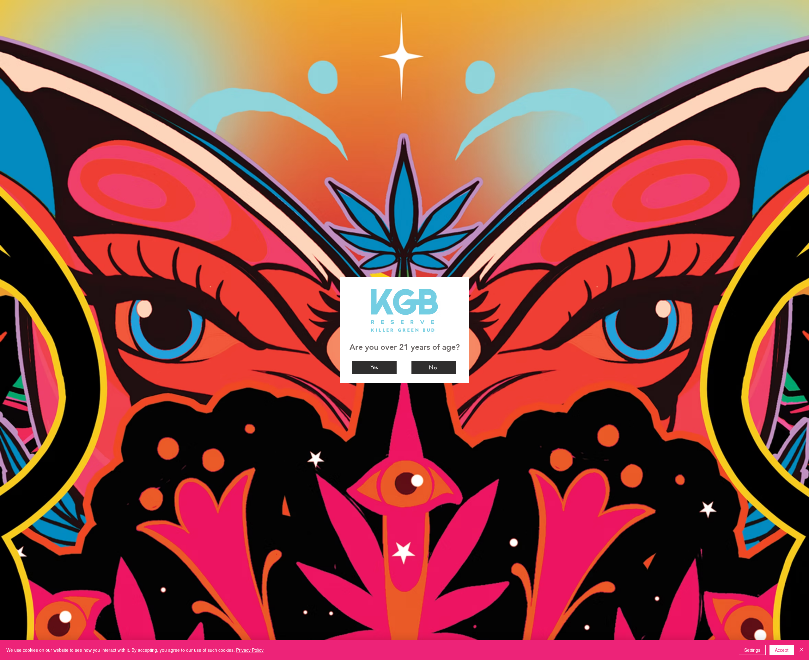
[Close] (801, 650)
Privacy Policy (250, 650)
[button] (374, 367)
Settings (752, 650)
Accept (781, 650)
